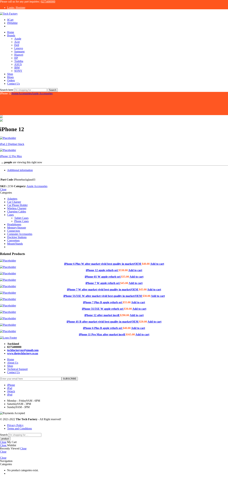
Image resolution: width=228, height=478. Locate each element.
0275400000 (48, 1)
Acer (17, 41)
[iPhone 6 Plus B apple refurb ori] (114, 325)
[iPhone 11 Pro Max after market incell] (114, 331)
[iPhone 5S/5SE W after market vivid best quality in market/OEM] (114, 292)
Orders (11, 80)
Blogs (10, 77)
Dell (16, 45)
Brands (11, 35)
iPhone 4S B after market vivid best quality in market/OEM (103, 321)
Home (10, 32)
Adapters (12, 198)
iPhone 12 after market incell (102, 315)
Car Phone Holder (17, 205)
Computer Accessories (19, 234)
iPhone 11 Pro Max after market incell (102, 334)
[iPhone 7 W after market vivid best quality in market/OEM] (114, 286)
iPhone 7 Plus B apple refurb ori (103, 302)
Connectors (13, 230)
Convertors (13, 240)
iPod (9, 394)
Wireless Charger (16, 208)
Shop (10, 73)
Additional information (20, 170)
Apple (17, 38)
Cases (10, 214)
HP (16, 57)
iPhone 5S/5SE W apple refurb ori (103, 308)
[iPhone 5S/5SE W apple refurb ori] (114, 305)
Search (52, 90)
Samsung (19, 51)
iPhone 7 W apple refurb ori (103, 283)
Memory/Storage (16, 227)
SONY (18, 70)
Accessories (25, 93)
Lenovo (18, 48)
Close (3, 189)
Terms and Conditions (19, 428)
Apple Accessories (42, 93)
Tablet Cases (21, 217)
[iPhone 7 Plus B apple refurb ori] (114, 299)
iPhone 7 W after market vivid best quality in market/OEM (103, 289)
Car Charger (14, 201)
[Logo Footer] (8, 337)
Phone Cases (21, 221)
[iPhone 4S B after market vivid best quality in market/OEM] (114, 318)
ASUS (18, 64)
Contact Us (13, 83)
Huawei (18, 54)
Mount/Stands (15, 243)
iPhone (11, 384)
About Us (12, 362)
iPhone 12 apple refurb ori (102, 270)
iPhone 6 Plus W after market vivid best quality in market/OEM (103, 263)
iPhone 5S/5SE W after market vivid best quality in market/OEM (102, 295)
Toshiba (18, 61)
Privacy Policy (15, 425)
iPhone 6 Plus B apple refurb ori (103, 328)
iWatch (11, 391)
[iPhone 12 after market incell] (114, 312)
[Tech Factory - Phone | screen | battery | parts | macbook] (9, 13)
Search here (7, 89)
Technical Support (17, 369)
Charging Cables (16, 211)
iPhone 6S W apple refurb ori (103, 276)
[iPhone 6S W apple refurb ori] (114, 273)
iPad (9, 388)
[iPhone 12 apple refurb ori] (114, 267)
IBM (17, 67)
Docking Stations (17, 237)
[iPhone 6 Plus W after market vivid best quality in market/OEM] (114, 260)
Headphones (14, 224)
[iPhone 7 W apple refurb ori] (114, 280)
